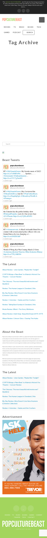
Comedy (39, 515)
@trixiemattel (8, 176)
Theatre (17, 517)
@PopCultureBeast (30, 193)
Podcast (17, 32)
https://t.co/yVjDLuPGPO (22, 216)
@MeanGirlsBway (10, 193)
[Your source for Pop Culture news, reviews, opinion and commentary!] (12, 19)
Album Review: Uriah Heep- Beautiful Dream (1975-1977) (22, 314)
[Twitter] (23, 11)
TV (15, 27)
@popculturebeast (17, 167)
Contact (31, 517)
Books (30, 27)
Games (7, 32)
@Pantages (7, 198)
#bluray (39, 252)
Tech (39, 27)
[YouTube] (28, 11)
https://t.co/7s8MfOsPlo (11, 173)
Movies (7, 27)
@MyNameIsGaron (13, 171)
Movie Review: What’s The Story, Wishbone (18, 309)
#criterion (33, 252)
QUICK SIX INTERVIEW (13, 2)
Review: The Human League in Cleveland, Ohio (19, 288)
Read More (20, 134)
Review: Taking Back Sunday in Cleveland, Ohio (19, 304)
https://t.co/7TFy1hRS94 (12, 254)
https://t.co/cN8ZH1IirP (11, 236)
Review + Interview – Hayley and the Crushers (18, 300)
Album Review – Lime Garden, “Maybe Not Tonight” (20, 270)
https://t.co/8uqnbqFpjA (12, 196)
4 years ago (7, 180)
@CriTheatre (8, 216)
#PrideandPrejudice (10, 214)
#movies (22, 252)
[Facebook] (19, 11)
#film (27, 252)
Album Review (27, 112)
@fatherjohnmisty (20, 176)
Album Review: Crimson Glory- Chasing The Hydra (20, 318)
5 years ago (7, 218)
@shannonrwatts (12, 229)
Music (21, 27)
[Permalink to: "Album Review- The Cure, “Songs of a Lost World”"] (23, 118)
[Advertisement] (23, 75)
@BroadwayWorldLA (29, 196)
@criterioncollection (10, 252)
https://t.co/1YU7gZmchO (12, 178)
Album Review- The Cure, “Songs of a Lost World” (20, 107)
